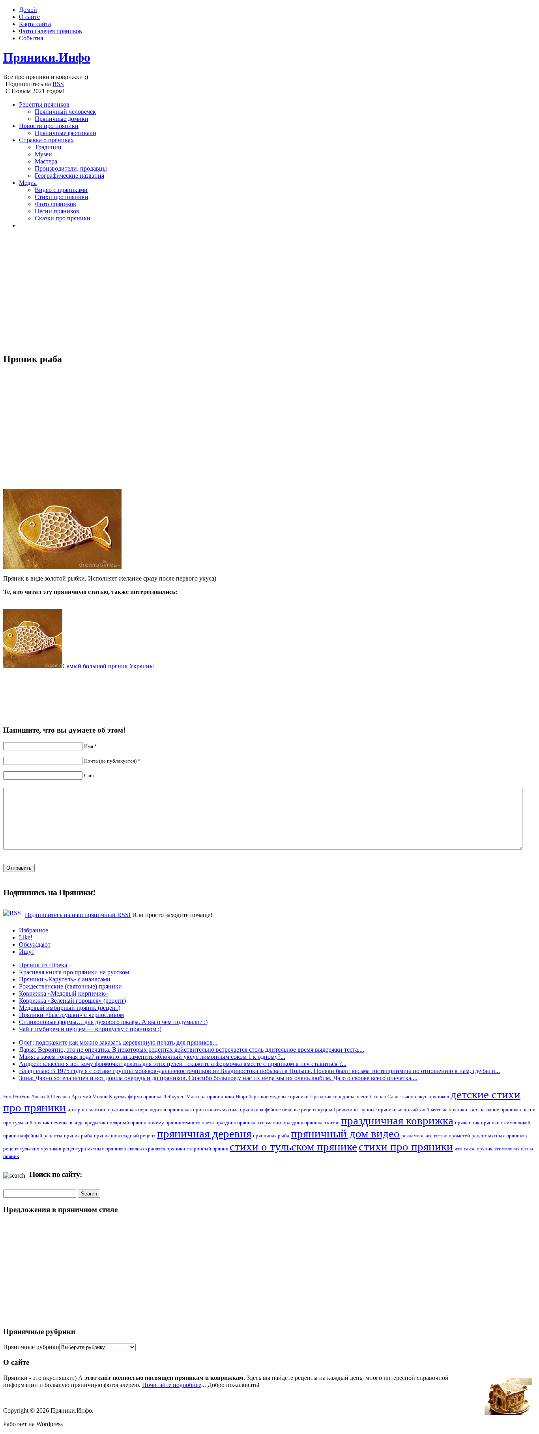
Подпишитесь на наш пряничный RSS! (78, 915)
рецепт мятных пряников (499, 1136)
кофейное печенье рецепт (288, 1110)
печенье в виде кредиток (78, 1123)
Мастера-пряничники (210, 1096)
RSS (58, 84)
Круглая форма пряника (135, 1096)
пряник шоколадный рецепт (124, 1136)
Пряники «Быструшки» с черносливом (71, 1014)
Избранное (33, 930)
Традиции (48, 147)
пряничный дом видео (345, 1133)
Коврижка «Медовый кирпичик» (63, 993)
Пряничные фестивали (65, 133)
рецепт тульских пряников (32, 1149)
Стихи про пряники (61, 197)
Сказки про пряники (62, 218)
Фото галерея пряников (50, 31)
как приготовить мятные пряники (221, 1110)
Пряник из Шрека (43, 965)
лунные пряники (378, 1110)
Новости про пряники (49, 125)
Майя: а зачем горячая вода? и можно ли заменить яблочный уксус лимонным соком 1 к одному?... (152, 1056)
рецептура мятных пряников (94, 1149)
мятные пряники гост (454, 1110)
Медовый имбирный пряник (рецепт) (69, 1007)
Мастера (46, 161)
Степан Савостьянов (393, 1096)
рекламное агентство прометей (435, 1136)
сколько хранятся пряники (156, 1149)
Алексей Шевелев (50, 1096)
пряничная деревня (204, 1133)
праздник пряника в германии (248, 1123)
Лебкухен (174, 1096)
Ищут (26, 951)
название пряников (500, 1110)
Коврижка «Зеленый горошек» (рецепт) (72, 1000)
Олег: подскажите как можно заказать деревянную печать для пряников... (118, 1042)
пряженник (467, 1123)
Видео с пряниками (61, 189)
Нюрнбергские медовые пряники (272, 1096)
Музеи (43, 154)
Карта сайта (35, 24)
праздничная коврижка (397, 1120)
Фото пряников (55, 204)
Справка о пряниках (46, 140)
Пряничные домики (61, 118)
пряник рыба (78, 1136)
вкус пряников (433, 1096)
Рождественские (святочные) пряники (70, 986)
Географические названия (69, 175)
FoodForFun (16, 1096)
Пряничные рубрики (31, 1347)
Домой (28, 9)
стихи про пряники (406, 1146)
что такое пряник (473, 1149)
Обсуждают (35, 944)
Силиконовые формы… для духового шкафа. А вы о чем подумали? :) (113, 1022)
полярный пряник (126, 1123)
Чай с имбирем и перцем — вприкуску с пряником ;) (90, 1029)
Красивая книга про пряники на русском (74, 972)
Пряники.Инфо (46, 57)
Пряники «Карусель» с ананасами (64, 979)
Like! (25, 937)
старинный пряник (207, 1149)
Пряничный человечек (65, 111)
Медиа (28, 182)
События (31, 38)
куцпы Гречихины (338, 1110)
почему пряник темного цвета (181, 1123)
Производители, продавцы (71, 168)
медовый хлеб (413, 1110)
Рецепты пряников (44, 104)
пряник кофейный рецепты (32, 1136)
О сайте (29, 16)
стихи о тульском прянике (293, 1146)
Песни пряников (57, 211)
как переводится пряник (156, 1110)
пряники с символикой (505, 1123)
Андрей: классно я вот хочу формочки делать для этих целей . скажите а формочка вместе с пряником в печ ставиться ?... (182, 1063)
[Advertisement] (240, 290)
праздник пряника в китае (311, 1123)
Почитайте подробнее (171, 1384)
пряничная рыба (271, 1136)
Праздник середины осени (339, 1096)
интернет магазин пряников (97, 1110)
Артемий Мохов (89, 1096)
